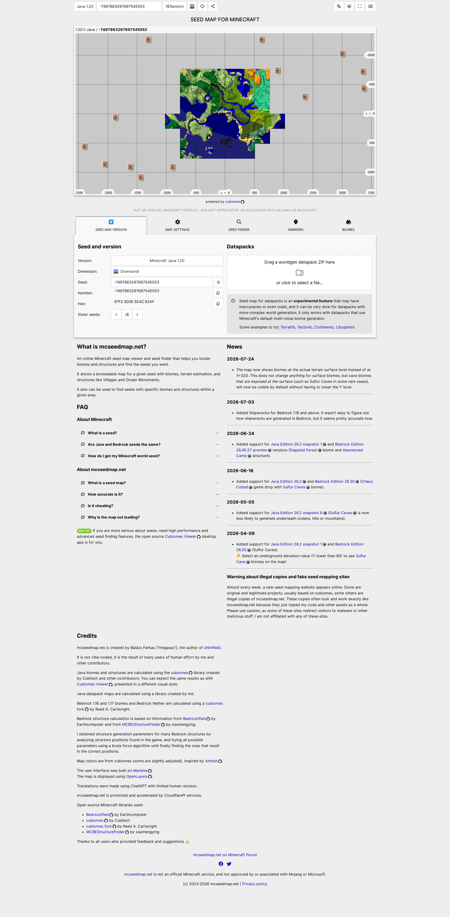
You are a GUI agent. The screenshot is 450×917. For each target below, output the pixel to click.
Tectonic (304, 327)
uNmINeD (212, 647)
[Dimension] (192, 6)
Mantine (140, 770)
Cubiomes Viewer (180, 536)
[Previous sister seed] (116, 314)
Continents (324, 327)
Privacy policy (254, 883)
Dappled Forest (303, 450)
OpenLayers (136, 776)
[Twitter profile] (229, 865)
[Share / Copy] (213, 6)
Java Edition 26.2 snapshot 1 (296, 544)
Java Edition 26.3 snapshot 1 (296, 444)
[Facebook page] (221, 865)
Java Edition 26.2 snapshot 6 (296, 512)
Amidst (211, 761)
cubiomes (232, 201)
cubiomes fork (99, 826)
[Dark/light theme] (349, 6)
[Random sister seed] (127, 314)
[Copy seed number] (218, 293)
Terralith (288, 327)
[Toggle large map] (359, 6)
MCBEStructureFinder (141, 724)
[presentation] (299, 272)
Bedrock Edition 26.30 (335, 481)
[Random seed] (218, 282)
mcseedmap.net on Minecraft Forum (225, 854)
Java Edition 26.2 (286, 481)
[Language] (339, 6)
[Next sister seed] (137, 314)
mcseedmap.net (138, 874)
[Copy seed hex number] (218, 304)
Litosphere (345, 327)
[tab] (111, 225)
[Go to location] (202, 6)
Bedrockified (194, 718)
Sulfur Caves (294, 487)
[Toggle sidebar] (370, 6)
